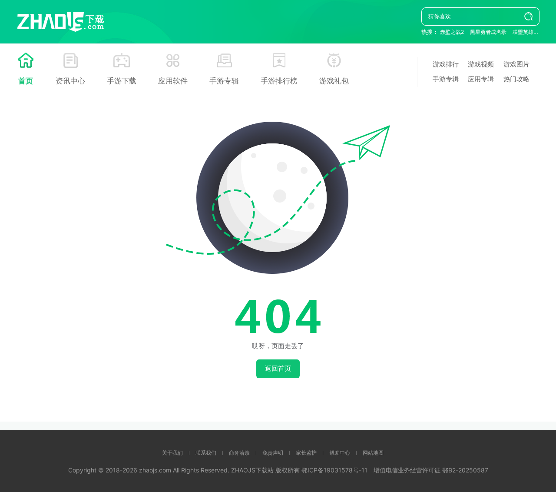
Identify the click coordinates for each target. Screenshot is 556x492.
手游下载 (121, 80)
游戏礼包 (334, 80)
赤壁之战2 (452, 32)
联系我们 (205, 452)
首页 (25, 80)
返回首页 (278, 368)
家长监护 (306, 452)
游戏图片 (516, 64)
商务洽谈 (239, 452)
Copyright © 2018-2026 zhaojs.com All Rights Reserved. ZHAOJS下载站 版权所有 (184, 470)
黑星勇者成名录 (488, 32)
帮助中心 (339, 452)
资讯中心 (70, 80)
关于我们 (172, 452)
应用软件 (173, 80)
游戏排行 (446, 64)
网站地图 (373, 452)
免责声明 (272, 452)
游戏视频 (481, 64)
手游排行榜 (279, 80)
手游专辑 (224, 80)
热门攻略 (516, 79)
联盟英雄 (523, 32)
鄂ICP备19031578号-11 (334, 470)
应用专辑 (481, 79)
